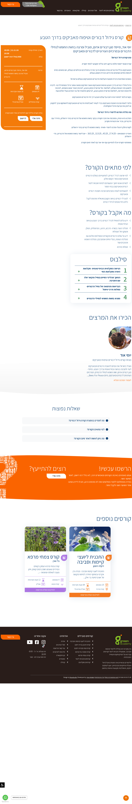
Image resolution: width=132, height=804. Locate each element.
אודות (63, 641)
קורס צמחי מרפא (84, 655)
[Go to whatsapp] (5, 797)
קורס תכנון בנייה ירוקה (82, 644)
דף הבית (128, 25)
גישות (2, 784)
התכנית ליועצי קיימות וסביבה (80, 641)
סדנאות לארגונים (59, 651)
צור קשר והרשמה (59, 648)
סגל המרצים (92, 10)
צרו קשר (60, 10)
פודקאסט (76, 10)
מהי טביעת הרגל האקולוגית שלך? (31, 4)
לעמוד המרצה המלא (122, 380)
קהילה (84, 10)
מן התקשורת (60, 655)
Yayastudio (73, 677)
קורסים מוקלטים (84, 662)
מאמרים (67, 10)
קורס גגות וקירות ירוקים (82, 648)
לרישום (23, 118)
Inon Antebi (90, 677)
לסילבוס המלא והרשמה (89, 594)
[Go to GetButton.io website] (5, 801)
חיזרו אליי (36, 118)
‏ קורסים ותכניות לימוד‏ (117, 25)
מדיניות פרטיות (99, 677)
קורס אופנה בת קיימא (82, 651)
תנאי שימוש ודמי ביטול (111, 677)
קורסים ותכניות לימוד (106, 10)
